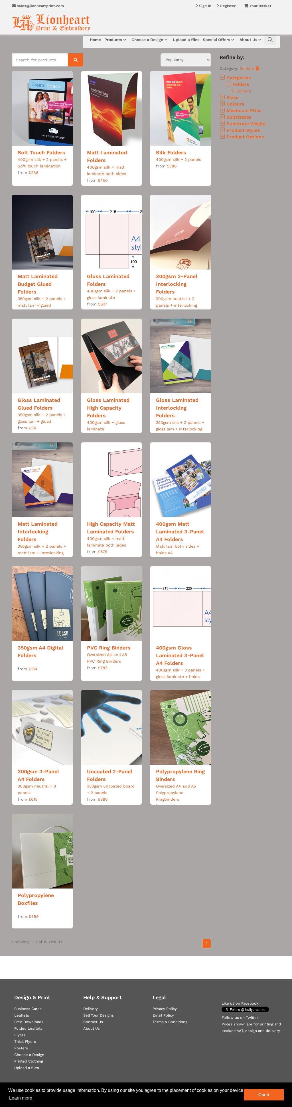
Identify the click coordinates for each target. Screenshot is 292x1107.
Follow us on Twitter (240, 1017)
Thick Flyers (25, 1041)
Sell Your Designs (98, 1015)
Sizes (231, 97)
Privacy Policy (165, 1009)
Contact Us (93, 1022)
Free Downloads (28, 1022)
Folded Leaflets (28, 1028)
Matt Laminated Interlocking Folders (38, 531)
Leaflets (21, 1015)
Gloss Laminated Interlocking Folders (177, 407)
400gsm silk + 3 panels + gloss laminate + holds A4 (180, 676)
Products (113, 39)
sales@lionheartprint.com (40, 6)
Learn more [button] (20, 1098)
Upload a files (186, 39)
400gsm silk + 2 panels (178, 159)
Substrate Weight (245, 123)
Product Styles (242, 130)
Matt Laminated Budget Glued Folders (38, 284)
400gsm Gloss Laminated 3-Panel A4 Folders (180, 655)
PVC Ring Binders (109, 648)
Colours (234, 104)
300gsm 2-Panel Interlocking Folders (176, 284)
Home (95, 39)
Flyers (19, 1035)
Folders (248, 68)
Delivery (90, 1009)
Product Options (244, 136)
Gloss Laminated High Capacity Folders (108, 407)
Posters (21, 1048)
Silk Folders (171, 152)
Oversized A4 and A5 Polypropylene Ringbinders (176, 793)
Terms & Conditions (170, 1022)
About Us (249, 39)
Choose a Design (148, 39)
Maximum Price (243, 110)
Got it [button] (263, 1094)
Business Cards (28, 1009)
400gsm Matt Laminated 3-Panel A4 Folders (180, 531)
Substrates (238, 117)
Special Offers (217, 39)
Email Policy (163, 1015)
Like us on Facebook (240, 1003)
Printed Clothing (28, 1061)
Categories (238, 77)
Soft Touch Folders (41, 152)
